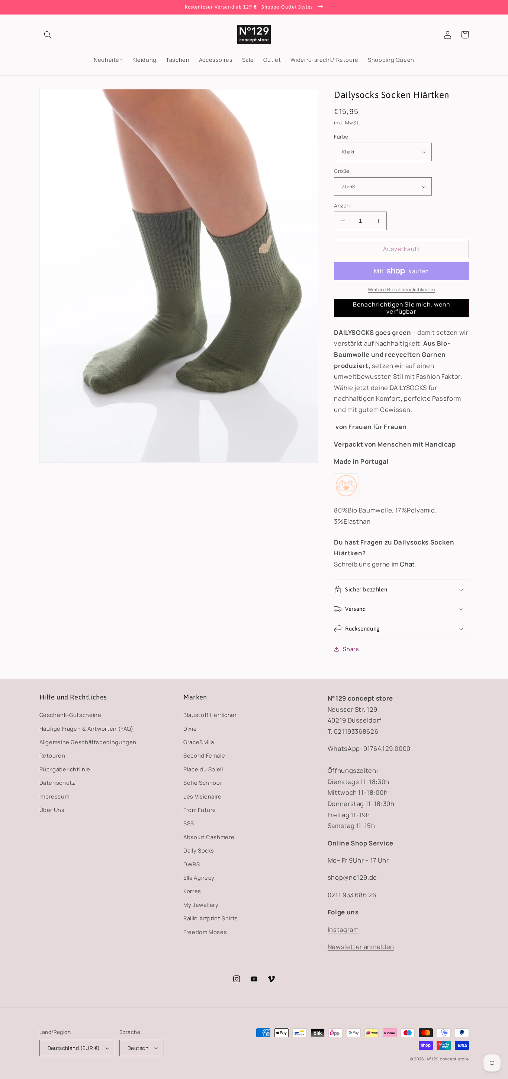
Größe (341, 171)
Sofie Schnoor (202, 782)
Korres (192, 891)
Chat (407, 564)
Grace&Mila (198, 742)
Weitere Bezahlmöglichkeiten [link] (401, 289)
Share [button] (351, 649)
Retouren (52, 755)
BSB (188, 823)
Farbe (341, 136)
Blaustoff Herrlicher (210, 714)
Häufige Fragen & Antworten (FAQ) (86, 728)
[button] (48, 34)
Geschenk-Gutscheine (70, 714)
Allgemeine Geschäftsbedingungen (88, 742)
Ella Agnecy (199, 877)
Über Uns (52, 809)
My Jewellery (201, 904)
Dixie (190, 728)
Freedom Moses (205, 932)
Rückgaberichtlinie (64, 769)
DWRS (191, 864)
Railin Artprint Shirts (210, 918)
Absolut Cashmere (208, 837)
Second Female (204, 755)
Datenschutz (57, 782)
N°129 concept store (448, 1058)
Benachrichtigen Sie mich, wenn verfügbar (401, 307)
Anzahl (342, 205)
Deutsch (138, 1047)
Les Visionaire (202, 796)
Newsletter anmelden (361, 946)
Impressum (54, 796)
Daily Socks (198, 850)
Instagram (343, 929)
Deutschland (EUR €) (74, 1047)
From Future (199, 809)
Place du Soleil (203, 769)
